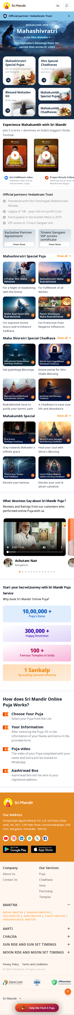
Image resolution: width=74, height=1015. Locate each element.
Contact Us (10, 880)
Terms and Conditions (35, 964)
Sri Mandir (10, 998)
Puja (42, 874)
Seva (42, 885)
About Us (9, 874)
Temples (45, 897)
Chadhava (45, 880)
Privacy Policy (11, 964)
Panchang (45, 891)
